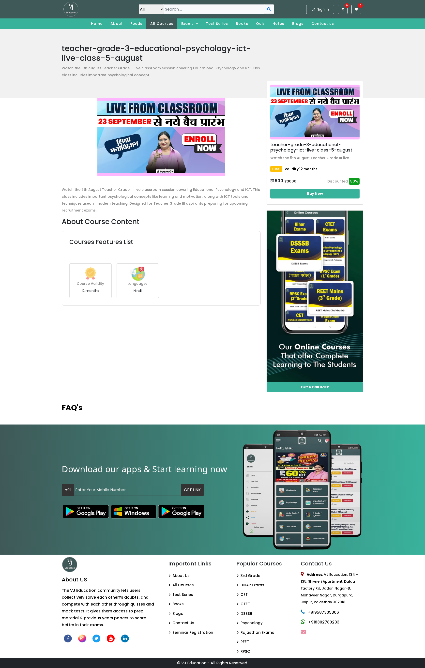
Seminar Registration (192, 632)
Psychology (251, 622)
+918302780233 (323, 622)
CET (244, 594)
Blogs (298, 23)
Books (242, 23)
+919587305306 (323, 612)
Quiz (260, 23)
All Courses (161, 23)
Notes (278, 23)
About (116, 23)
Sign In (322, 9)
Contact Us (182, 622)
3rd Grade (250, 575)
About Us (180, 575)
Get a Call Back (315, 387)
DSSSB (246, 613)
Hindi (276, 169)
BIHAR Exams (252, 585)
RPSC (245, 651)
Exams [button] (188, 23)
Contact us (322, 23)
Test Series (217, 23)
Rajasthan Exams (257, 632)
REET (244, 641)
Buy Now (315, 193)
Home (97, 23)
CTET (245, 604)
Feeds (136, 23)
